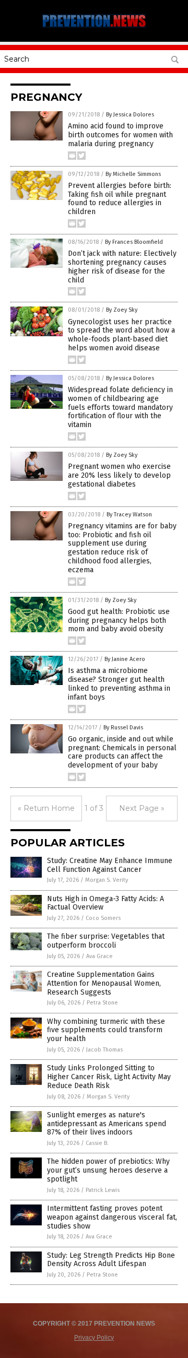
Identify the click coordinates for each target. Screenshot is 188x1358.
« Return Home (46, 808)
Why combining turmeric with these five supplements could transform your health (106, 1030)
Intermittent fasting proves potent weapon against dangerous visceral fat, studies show (112, 1217)
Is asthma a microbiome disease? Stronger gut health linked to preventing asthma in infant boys (119, 683)
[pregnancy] (94, 27)
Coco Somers (103, 918)
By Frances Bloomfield (134, 242)
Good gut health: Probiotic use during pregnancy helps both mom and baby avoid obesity (119, 620)
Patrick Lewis (103, 1190)
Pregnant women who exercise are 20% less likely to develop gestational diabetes (119, 475)
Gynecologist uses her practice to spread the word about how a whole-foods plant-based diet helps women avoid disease (121, 334)
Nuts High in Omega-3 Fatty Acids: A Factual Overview (105, 903)
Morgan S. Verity (106, 880)
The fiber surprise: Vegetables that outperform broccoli (105, 941)
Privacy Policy (94, 1337)
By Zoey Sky (121, 309)
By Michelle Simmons (133, 174)
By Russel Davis (123, 727)
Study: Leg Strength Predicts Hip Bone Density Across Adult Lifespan (111, 1260)
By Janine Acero (124, 659)
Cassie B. (97, 1143)
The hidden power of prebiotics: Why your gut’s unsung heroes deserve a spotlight (108, 1170)
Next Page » (141, 808)
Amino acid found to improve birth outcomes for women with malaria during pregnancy (120, 135)
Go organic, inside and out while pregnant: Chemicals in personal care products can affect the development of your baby (122, 752)
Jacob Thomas (104, 1049)
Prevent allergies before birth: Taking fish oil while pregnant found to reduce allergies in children (119, 198)
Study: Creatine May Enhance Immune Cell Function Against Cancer (109, 865)
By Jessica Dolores (130, 114)
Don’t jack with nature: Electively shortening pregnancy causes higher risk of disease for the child (122, 266)
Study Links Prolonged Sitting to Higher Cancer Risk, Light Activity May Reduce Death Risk (109, 1077)
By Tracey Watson (129, 514)
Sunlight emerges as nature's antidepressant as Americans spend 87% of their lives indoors (106, 1124)
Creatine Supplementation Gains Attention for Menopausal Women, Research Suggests (104, 983)
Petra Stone (102, 1002)
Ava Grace (99, 956)
